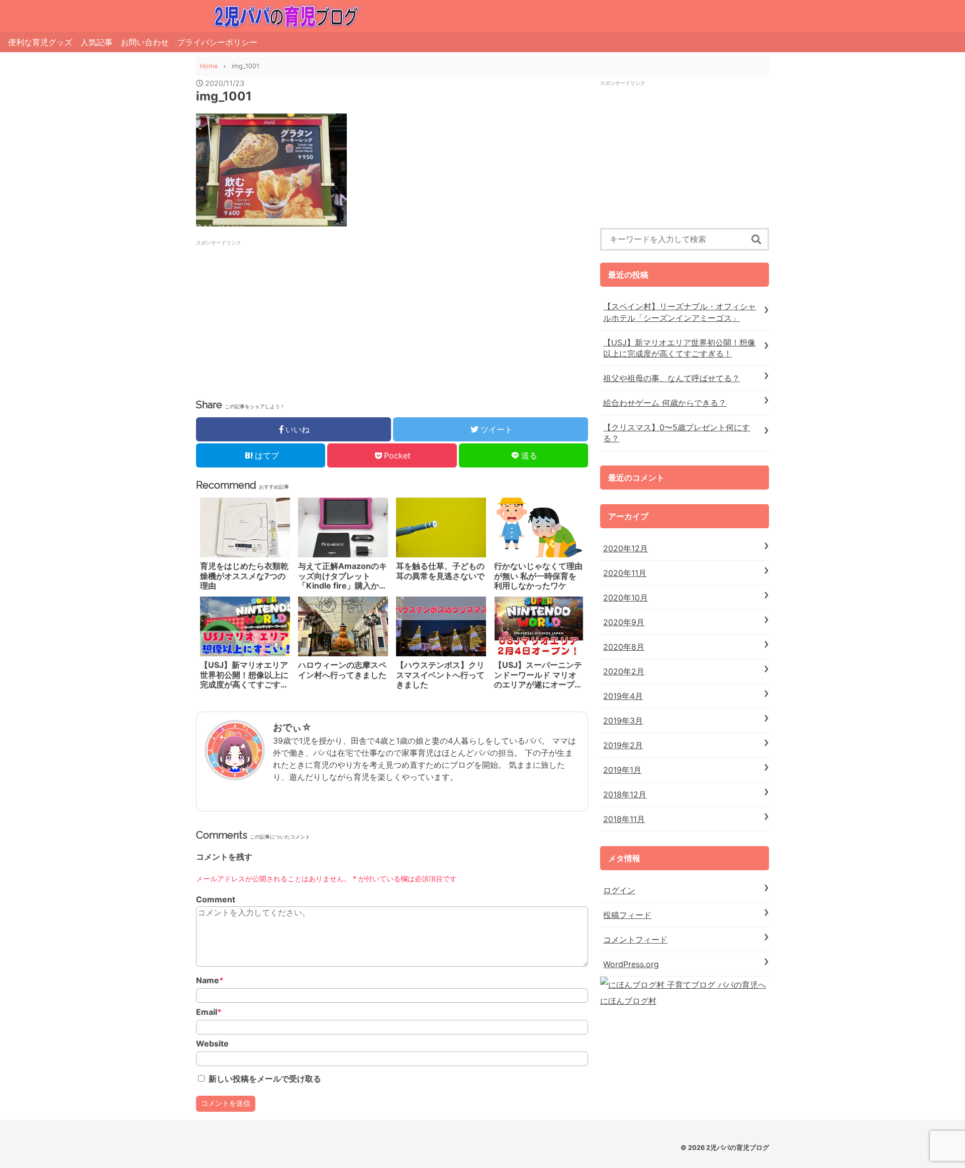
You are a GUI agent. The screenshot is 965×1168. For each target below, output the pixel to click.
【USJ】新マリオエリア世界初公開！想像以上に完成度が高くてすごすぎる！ (244, 674)
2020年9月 (623, 622)
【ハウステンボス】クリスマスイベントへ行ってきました (440, 674)
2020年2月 (623, 671)
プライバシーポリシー (217, 42)
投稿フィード (627, 915)
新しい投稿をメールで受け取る (265, 1079)
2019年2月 (623, 745)
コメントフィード (635, 940)
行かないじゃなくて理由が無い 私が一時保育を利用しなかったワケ (538, 575)
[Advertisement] (303, 317)
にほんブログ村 (628, 1001)
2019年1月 (622, 770)
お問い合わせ (145, 42)
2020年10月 (625, 598)
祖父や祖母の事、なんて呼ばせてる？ (671, 378)
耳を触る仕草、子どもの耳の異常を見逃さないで (440, 570)
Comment (215, 899)
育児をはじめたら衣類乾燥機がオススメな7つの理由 (244, 575)
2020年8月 (623, 647)
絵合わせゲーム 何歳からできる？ (664, 403)
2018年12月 (624, 794)
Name (210, 980)
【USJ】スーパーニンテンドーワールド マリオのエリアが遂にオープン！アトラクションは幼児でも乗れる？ (538, 674)
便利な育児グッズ (40, 42)
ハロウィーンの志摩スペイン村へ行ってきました (342, 669)
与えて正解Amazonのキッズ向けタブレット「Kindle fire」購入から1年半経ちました (342, 576)
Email (209, 1012)
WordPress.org (631, 964)
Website (212, 1043)
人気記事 (96, 42)
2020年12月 (625, 548)
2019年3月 (623, 721)
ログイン (619, 890)
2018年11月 (624, 819)
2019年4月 (623, 696)
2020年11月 (624, 573)
